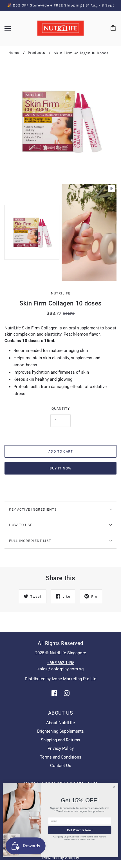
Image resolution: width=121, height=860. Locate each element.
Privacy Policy (61, 748)
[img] (54, 693)
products (36, 53)
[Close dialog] (114, 787)
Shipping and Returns (60, 739)
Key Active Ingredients (33, 509)
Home (13, 53)
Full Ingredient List (30, 540)
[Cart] (114, 28)
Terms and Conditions (60, 757)
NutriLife (60, 293)
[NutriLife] (60, 28)
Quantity (60, 408)
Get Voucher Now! (80, 830)
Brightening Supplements (60, 731)
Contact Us (60, 765)
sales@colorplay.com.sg (60, 668)
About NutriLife (60, 722)
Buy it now (61, 468)
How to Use (20, 525)
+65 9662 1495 (60, 662)
